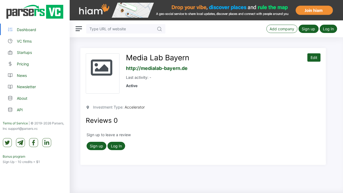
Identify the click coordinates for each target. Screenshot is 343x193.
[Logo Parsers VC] (35, 12)
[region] (35, 96)
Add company (282, 29)
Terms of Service (15, 123)
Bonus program (14, 156)
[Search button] (159, 29)
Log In (328, 29)
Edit (314, 57)
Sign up (308, 29)
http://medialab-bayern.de (157, 68)
